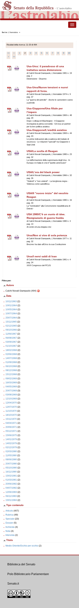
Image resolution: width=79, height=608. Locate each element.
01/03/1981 (11, 480)
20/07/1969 (11, 390)
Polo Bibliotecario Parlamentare (28, 574)
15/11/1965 (11, 321)
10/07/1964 (11, 313)
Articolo (9, 510)
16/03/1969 (11, 382)
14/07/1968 (11, 358)
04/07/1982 (11, 488)
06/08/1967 (11, 338)
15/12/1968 (11, 374)
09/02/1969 (11, 378)
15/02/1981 (11, 475)
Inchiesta (10, 527)
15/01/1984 (11, 500)
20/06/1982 (11, 484)
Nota (8, 531)
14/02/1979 (11, 443)
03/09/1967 (11, 342)
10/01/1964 (11, 305)
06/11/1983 (11, 496)
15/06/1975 (11, 435)
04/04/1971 (11, 423)
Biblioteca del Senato (21, 564)
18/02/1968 (11, 350)
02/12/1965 (11, 326)
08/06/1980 (11, 459)
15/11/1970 (11, 419)
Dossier (9, 523)
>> (14, 56)
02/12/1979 (11, 447)
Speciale (10, 519)
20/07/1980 (11, 463)
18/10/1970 (11, 415)
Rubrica (9, 515)
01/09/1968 (11, 362)
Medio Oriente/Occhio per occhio (22, 545)
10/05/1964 (11, 309)
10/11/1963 (11, 301)
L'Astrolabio (13, 32)
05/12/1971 (11, 431)
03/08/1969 (11, 394)
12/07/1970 (11, 407)
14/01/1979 (11, 439)
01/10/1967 (11, 346)
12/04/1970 (11, 402)
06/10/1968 (11, 366)
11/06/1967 (11, 334)
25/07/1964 (11, 317)
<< (8, 53)
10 (69, 53)
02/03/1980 (11, 451)
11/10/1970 (11, 411)
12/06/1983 (11, 492)
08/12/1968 (11, 370)
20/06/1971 (11, 427)
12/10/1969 (11, 398)
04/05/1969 (11, 386)
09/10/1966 (11, 330)
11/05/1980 (11, 455)
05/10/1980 (11, 467)
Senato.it (13, 583)
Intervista (10, 535)
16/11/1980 (11, 471)
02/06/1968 (11, 354)
